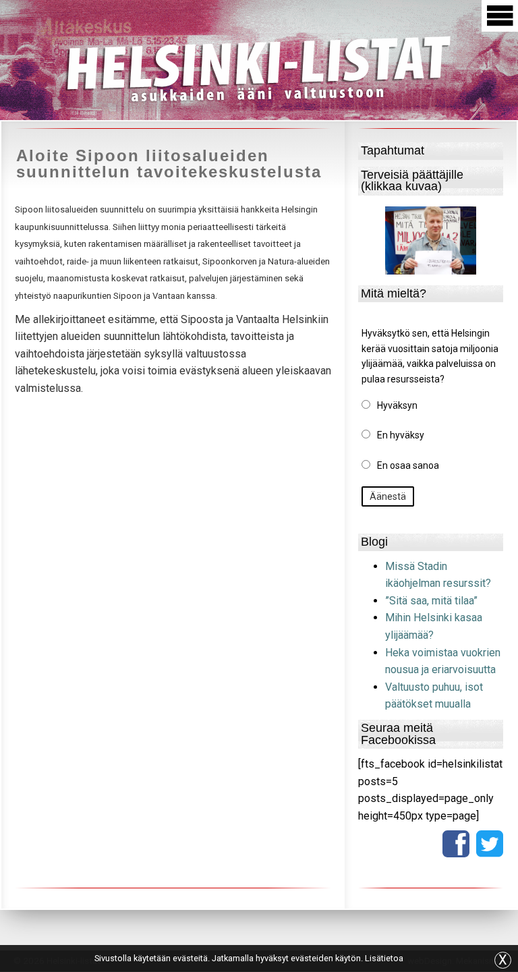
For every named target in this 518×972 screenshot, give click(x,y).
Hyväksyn (397, 405)
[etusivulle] (259, 67)
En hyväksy (400, 435)
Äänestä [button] (388, 496)
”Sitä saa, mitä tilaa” (431, 600)
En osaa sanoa (408, 465)
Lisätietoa (384, 958)
